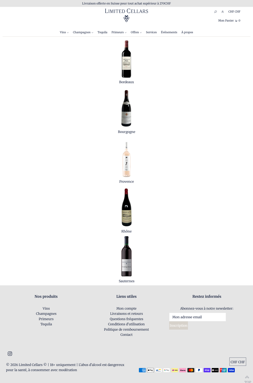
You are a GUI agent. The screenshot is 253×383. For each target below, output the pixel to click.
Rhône (126, 231)
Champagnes (82, 32)
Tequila (46, 324)
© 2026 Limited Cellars (24, 365)
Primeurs (46, 319)
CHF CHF (234, 11)
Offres (135, 32)
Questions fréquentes (126, 319)
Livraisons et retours (126, 314)
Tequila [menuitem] (102, 32)
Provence (126, 181)
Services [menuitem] (151, 32)
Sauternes (126, 281)
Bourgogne (126, 132)
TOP (247, 377)
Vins (63, 32)
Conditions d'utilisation (126, 324)
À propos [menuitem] (187, 32)
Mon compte (126, 308)
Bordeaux (126, 82)
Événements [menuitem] (169, 32)
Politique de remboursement (126, 329)
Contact (126, 335)
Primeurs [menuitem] (118, 32)
